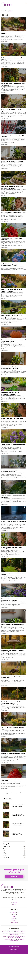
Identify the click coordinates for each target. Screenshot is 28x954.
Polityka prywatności (14, 946)
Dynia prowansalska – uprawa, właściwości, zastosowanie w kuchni (13, 340)
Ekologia (5, 853)
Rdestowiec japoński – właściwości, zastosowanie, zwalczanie (11, 702)
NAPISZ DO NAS (14, 876)
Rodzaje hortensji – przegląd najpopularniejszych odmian (9, 264)
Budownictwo (6, 846)
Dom (4, 850)
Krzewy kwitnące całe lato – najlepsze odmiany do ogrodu (11, 290)
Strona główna (4, 11)
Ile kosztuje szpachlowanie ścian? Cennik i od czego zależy (14, 933)
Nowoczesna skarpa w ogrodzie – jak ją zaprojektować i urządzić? (12, 187)
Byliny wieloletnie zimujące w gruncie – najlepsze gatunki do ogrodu (12, 599)
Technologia (6, 857)
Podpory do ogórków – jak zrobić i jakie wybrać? (19, 815)
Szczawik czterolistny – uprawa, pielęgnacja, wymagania (10, 393)
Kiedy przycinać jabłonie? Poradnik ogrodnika (17, 834)
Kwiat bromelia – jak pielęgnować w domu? (14, 931)
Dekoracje (5, 848)
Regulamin (14, 952)
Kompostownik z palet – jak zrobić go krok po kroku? (19, 805)
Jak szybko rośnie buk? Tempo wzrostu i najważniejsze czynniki (14, 936)
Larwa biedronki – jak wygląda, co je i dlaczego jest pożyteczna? (11, 316)
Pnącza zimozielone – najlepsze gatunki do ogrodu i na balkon (18, 824)
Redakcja (14, 902)
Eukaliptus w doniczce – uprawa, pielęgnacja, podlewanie (10, 470)
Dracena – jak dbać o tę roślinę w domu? (12, 161)
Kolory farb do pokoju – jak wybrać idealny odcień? (14, 940)
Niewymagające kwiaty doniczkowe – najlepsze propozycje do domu (11, 367)
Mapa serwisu (13, 949)
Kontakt (14, 904)
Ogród (4, 855)
